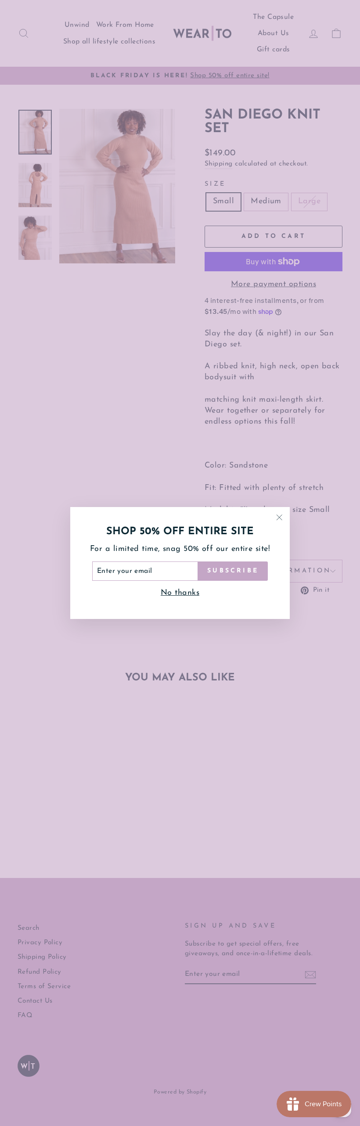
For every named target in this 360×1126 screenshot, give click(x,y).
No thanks (180, 593)
